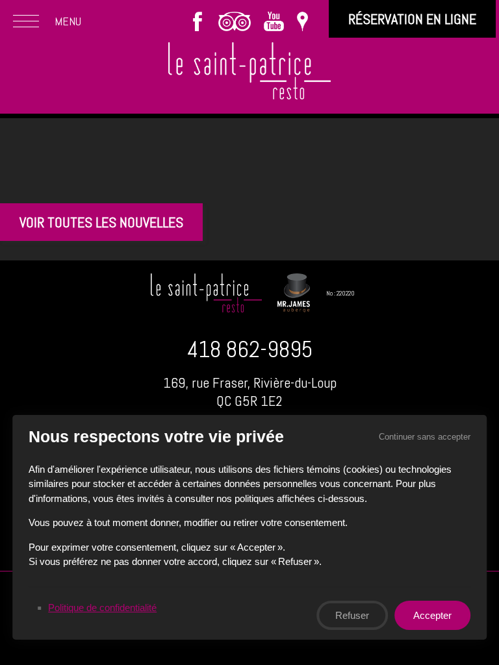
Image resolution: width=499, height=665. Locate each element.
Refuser (352, 614)
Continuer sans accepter (424, 437)
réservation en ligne (412, 19)
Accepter (432, 614)
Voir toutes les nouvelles (101, 222)
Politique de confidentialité (102, 606)
